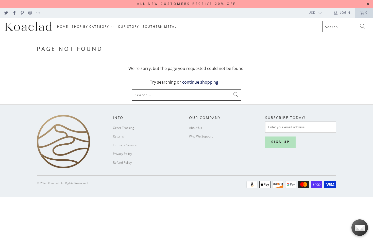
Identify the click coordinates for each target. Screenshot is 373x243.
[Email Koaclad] (38, 12)
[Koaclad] (28, 27)
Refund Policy (122, 162)
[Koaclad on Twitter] (6, 12)
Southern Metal (160, 26)
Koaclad (53, 183)
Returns (118, 136)
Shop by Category (91, 26)
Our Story (128, 26)
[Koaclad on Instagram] (30, 12)
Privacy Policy (122, 153)
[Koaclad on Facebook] (14, 12)
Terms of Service (125, 145)
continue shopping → (202, 82)
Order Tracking (123, 128)
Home (62, 26)
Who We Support (201, 136)
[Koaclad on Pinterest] (22, 12)
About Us (195, 128)
